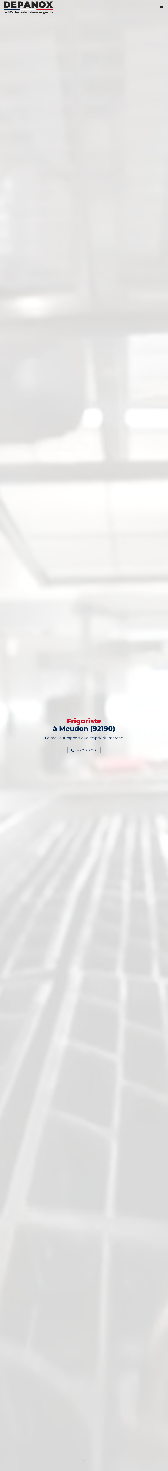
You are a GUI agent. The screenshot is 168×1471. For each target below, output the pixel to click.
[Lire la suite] (84, 1461)
